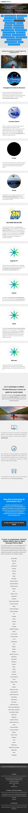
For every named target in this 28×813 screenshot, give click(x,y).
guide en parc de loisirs (8, 20)
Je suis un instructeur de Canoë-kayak (14, 523)
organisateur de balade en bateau (8, 37)
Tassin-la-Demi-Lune (14, 722)
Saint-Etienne (14, 699)
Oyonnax (14, 671)
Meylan (14, 649)
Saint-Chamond (14, 692)
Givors (14, 624)
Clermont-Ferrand (14, 603)
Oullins (14, 669)
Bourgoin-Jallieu (14, 586)
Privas (14, 679)
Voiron (14, 752)
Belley (14, 576)
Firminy (14, 619)
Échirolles (14, 616)
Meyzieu (14, 651)
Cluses (14, 606)
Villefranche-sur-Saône (14, 747)
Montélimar (14, 659)
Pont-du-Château (14, 676)
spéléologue (20, 42)
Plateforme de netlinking (14, 783)
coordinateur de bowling (22, 15)
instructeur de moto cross (10, 23)
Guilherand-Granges (14, 629)
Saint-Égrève (14, 697)
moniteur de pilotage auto (18, 27)
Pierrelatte (14, 674)
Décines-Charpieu (14, 611)
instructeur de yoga (8, 25)
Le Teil (14, 639)
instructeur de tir (20, 23)
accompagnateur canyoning (10, 15)
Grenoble (14, 626)
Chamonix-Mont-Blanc (14, 601)
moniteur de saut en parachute (9, 32)
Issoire (14, 631)
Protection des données (14, 781)
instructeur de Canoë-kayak (19, 20)
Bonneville (14, 578)
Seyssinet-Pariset (14, 719)
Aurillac (14, 573)
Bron (14, 591)
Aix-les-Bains (14, 558)
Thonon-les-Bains (14, 727)
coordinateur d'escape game (10, 18)
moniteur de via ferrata (20, 32)
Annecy (14, 563)
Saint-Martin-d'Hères (14, 712)
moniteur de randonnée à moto (8, 30)
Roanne (14, 687)
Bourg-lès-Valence (14, 583)
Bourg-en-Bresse (14, 581)
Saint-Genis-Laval (14, 704)
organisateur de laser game (21, 37)
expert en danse (20, 18)
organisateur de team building (11, 42)
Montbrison (14, 656)
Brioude (14, 588)
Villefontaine (14, 745)
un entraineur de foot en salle (14, 44)
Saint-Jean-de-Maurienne (14, 707)
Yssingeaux (14, 755)
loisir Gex (14, 799)
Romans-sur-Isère (14, 689)
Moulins (14, 664)
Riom (14, 684)
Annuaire (6, 778)
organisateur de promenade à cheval (14, 39)
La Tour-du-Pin (14, 634)
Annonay (14, 568)
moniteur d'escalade (7, 34)
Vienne (14, 742)
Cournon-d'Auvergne (14, 608)
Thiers (14, 724)
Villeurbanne (14, 750)
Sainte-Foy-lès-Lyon (14, 694)
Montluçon (14, 661)
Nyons (14, 666)
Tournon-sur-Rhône (14, 729)
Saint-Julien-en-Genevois (14, 709)
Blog (14, 784)
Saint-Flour (14, 702)
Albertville (14, 561)
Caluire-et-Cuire (14, 593)
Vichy (14, 739)
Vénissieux (14, 737)
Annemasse (14, 566)
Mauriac (14, 646)
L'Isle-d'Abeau (14, 641)
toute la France (4, 437)
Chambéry (14, 598)
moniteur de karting (8, 27)
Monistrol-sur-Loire (14, 654)
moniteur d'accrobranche (18, 25)
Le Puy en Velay (14, 636)
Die (14, 613)
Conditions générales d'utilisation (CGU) (14, 779)
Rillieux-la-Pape (14, 682)
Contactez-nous (14, 786)
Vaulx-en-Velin (14, 734)
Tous (2, 15)
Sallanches (14, 717)
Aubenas (14, 571)
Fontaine (14, 621)
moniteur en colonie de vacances (18, 34)
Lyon (14, 644)
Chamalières (14, 596)
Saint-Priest (14, 714)
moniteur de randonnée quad (20, 30)
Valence (14, 732)
